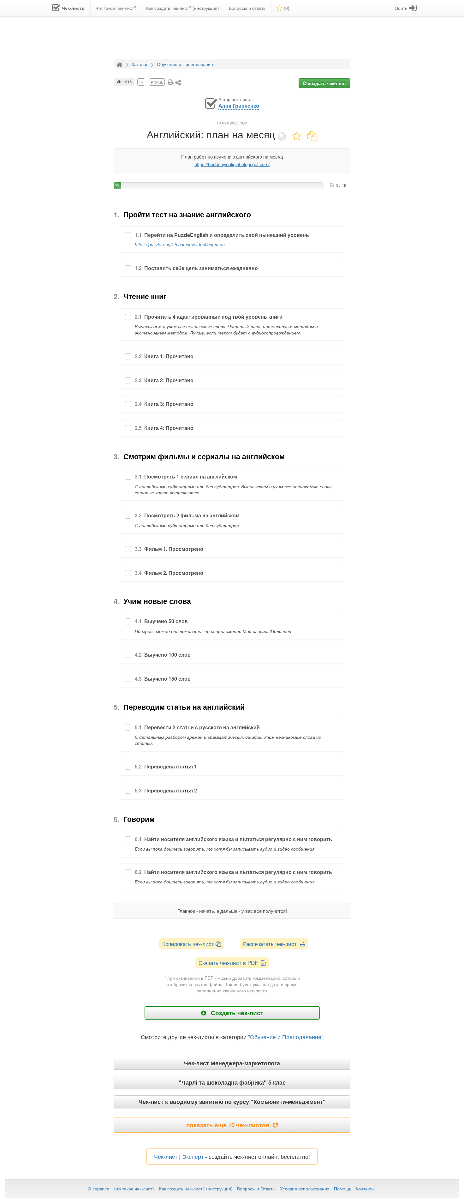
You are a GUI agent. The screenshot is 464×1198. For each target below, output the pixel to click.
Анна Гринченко (238, 105)
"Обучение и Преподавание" (285, 1036)
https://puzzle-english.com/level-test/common (180, 244)
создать (326, 83)
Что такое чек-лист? (134, 1188)
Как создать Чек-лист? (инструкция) (196, 1188)
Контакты (365, 1188)
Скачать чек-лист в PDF (230, 962)
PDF (155, 82)
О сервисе (98, 1188)
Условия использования (305, 1188)
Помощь (342, 1188)
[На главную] (120, 64)
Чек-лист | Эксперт (179, 1156)
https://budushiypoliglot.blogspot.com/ (232, 164)
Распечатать (271, 944)
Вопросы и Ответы (256, 1188)
